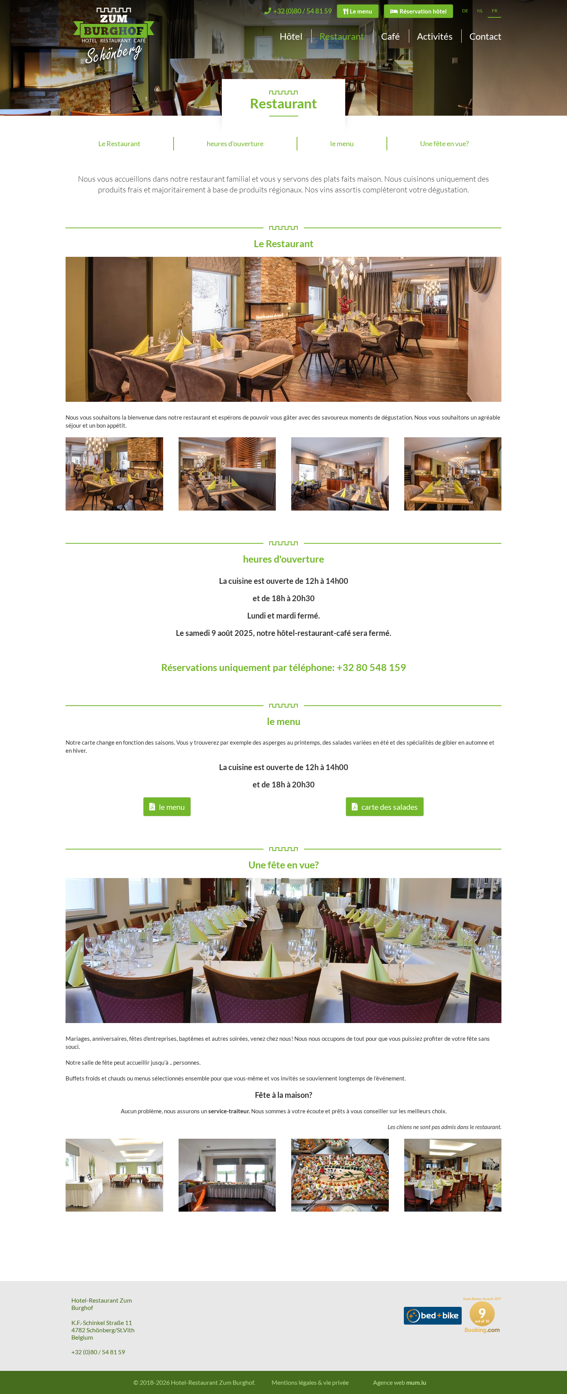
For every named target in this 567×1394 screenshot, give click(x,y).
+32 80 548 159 (371, 667)
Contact (485, 36)
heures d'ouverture (235, 143)
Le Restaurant (119, 143)
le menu (342, 143)
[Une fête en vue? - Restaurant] (114, 1175)
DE (465, 10)
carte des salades (389, 806)
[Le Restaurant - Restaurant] (114, 473)
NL (480, 10)
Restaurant (341, 36)
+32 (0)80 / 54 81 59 (98, 1351)
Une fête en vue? (444, 143)
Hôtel (291, 36)
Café (390, 36)
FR (495, 10)
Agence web (389, 1382)
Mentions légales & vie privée (310, 1382)
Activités (434, 36)
